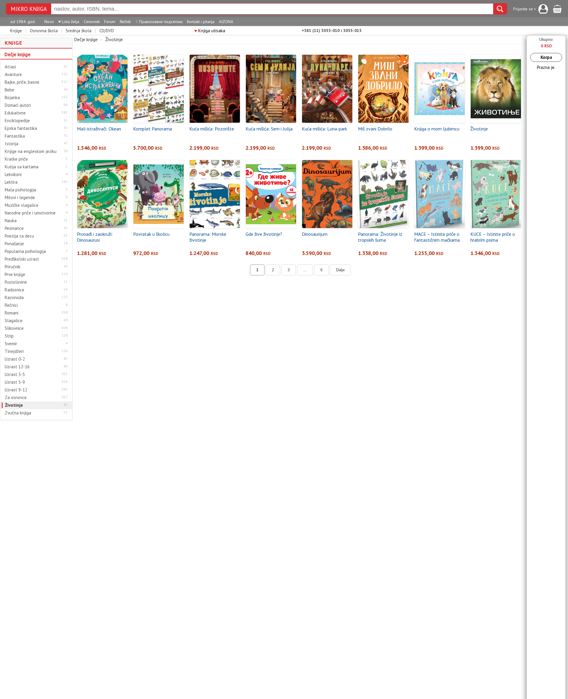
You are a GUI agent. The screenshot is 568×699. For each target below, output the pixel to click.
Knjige (16, 30)
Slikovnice (14, 328)
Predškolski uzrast (22, 259)
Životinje (14, 405)
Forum (109, 22)
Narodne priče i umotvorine (30, 213)
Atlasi (10, 67)
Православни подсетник (159, 22)
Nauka (11, 220)
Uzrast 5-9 (15, 382)
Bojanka (12, 97)
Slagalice (13, 320)
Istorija (11, 143)
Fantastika (15, 136)
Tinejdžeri (14, 351)
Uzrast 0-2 (15, 359)
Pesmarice (14, 228)
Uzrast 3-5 (15, 374)
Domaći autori (18, 105)
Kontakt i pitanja (200, 22)
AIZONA (226, 22)
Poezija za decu (19, 236)
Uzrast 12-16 (17, 366)
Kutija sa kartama (21, 166)
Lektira (11, 182)
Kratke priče (16, 159)
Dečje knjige (17, 54)
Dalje (340, 270)
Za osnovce (16, 397)
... (305, 270)
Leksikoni (13, 174)
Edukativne (15, 113)
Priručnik (12, 266)
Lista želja (68, 22)
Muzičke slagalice (21, 205)
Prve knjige (15, 274)
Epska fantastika (21, 128)
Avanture (13, 74)
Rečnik (125, 22)
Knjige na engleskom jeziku (31, 151)
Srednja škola (78, 30)
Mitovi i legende (20, 197)
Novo (49, 22)
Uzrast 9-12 (16, 390)
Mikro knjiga (29, 9)
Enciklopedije (17, 120)
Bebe (9, 90)
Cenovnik (92, 22)
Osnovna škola (44, 30)
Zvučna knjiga (18, 413)
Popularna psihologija (25, 251)
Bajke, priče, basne (22, 82)
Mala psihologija (20, 190)
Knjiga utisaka (209, 30)
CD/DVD (106, 30)
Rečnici (11, 305)
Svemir (11, 343)
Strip (9, 336)
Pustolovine (16, 282)
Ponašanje (14, 243)
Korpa (546, 57)
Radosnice (14, 290)
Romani (11, 313)
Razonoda (14, 297)
